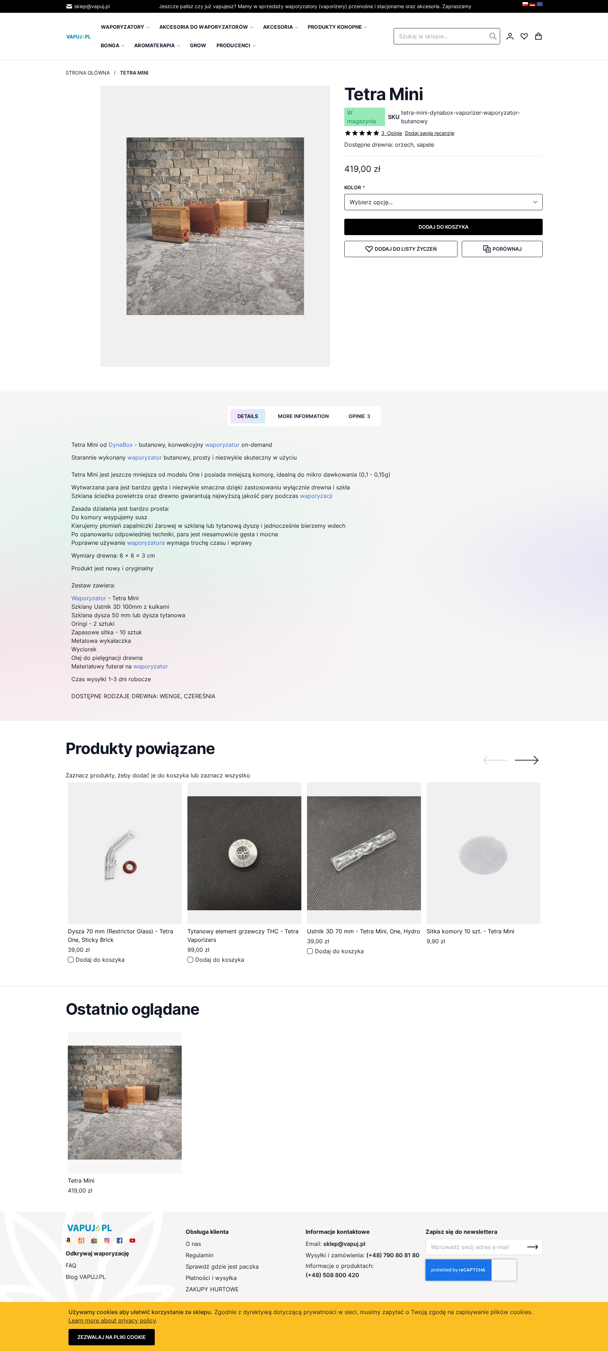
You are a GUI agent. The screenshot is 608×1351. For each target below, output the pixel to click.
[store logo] (79, 36)
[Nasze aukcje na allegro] (81, 1240)
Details (247, 416)
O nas (193, 1243)
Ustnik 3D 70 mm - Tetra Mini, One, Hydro (363, 931)
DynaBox (121, 444)
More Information (303, 416)
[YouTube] (132, 1240)
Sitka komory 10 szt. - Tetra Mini (470, 931)
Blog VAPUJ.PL (86, 1276)
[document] (304, 1326)
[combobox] (447, 36)
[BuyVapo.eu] (540, 6)
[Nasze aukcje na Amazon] (68, 1240)
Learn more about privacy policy (112, 1320)
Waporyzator (88, 598)
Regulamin (199, 1255)
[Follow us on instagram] (107, 1240)
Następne (527, 760)
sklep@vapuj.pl (92, 6)
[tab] (248, 416)
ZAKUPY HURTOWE (212, 1289)
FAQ (71, 1265)
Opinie (359, 416)
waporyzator (222, 444)
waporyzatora (146, 542)
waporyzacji (316, 495)
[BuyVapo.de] (532, 6)
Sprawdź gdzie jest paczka (222, 1266)
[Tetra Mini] (125, 1102)
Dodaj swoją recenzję (429, 133)
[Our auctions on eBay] (94, 1240)
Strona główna (88, 73)
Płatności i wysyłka (211, 1277)
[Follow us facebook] (119, 1240)
